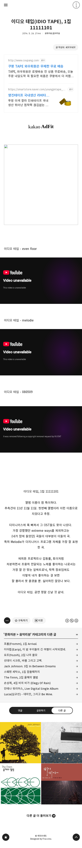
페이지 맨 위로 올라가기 (76, 837)
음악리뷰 (24, 634)
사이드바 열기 (6, 5)
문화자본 (10, 634)
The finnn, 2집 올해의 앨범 (21, 677)
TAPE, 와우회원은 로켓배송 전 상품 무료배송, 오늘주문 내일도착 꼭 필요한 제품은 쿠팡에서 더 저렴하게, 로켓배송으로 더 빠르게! (41, 74)
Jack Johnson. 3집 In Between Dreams (30, 666)
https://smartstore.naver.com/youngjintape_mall (37, 89)
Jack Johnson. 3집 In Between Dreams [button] (20, 742)
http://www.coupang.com (23, 60)
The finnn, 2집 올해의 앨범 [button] (20, 784)
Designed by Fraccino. (41, 838)
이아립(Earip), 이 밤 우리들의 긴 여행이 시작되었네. (35, 649)
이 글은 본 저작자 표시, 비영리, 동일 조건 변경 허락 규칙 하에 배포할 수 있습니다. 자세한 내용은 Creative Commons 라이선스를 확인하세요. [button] (72, 620)
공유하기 (41, 710)
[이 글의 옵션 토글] (7, 620)
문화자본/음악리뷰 (52, 33)
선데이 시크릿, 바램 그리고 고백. (23, 660)
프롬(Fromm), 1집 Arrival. (20, 644)
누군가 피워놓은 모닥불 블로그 (6, 837)
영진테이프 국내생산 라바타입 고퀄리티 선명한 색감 (28, 95)
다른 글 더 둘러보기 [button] (39, 816)
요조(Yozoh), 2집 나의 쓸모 (20, 655)
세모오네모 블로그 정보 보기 (76, 5)
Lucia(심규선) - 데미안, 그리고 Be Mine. (28, 694)
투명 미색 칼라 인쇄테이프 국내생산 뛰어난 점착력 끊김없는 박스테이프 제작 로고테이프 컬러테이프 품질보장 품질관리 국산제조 (28, 103)
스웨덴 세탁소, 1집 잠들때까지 (22, 672)
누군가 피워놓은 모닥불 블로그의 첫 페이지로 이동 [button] (41, 5)
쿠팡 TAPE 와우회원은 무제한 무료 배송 (35, 66)
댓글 (20, 710)
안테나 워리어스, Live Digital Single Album (31, 688)
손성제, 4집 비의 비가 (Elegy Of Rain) (27, 683)
